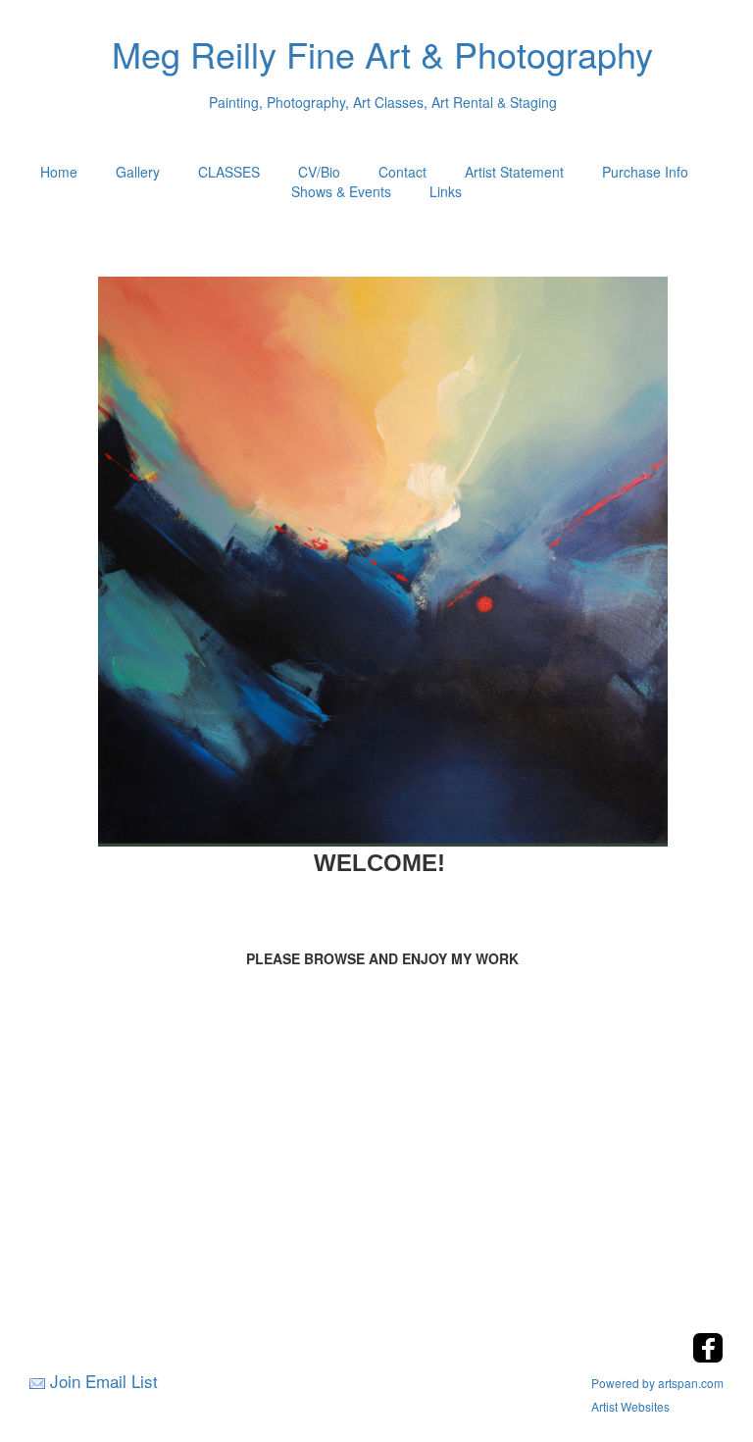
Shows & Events (341, 191)
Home (58, 171)
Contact (402, 171)
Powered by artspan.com (657, 1382)
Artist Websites (630, 1406)
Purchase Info (645, 171)
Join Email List (104, 1380)
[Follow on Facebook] (708, 1357)
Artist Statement (514, 171)
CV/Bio (319, 171)
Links (445, 191)
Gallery (138, 171)
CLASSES (229, 171)
